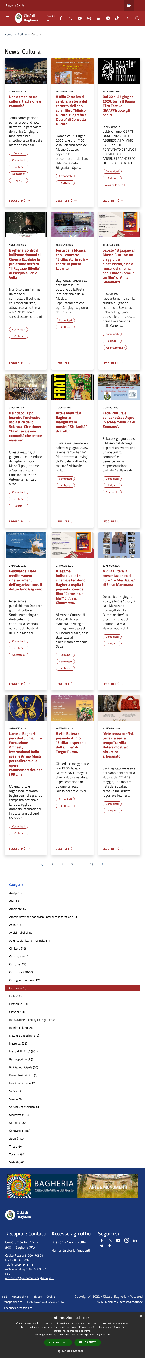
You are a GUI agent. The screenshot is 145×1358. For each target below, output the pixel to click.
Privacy (37, 1296)
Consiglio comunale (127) (25, 980)
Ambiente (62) (18, 909)
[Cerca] (137, 18)
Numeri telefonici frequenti (71, 1250)
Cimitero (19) (17, 948)
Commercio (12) (19, 956)
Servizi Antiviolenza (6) (24, 1107)
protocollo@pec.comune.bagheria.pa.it (29, 1278)
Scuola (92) (16, 1099)
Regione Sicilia (15, 5)
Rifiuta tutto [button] (88, 1342)
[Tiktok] (115, 18)
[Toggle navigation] (7, 17)
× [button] (140, 1316)
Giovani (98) (17, 1011)
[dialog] (72, 1335)
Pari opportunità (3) (21, 1059)
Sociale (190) (17, 1122)
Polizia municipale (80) (23, 1067)
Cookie (50, 1296)
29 (91, 864)
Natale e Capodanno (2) (24, 1035)
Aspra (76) (15, 924)
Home (8, 34)
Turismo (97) (17, 1154)
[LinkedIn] (97, 18)
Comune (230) (18, 964)
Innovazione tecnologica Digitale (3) (32, 1019)
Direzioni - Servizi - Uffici (69, 1242)
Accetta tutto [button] (57, 1342)
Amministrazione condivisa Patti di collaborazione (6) (43, 916)
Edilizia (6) (15, 996)
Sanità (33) (16, 1091)
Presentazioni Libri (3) (23, 1075)
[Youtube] (78, 18)
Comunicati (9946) (21, 972)
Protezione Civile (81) (22, 1083)
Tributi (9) (15, 1146)
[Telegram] (106, 18)
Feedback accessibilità (18, 1308)
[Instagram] (87, 18)
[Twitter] (68, 18)
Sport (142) (16, 1138)
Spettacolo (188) (19, 1130)
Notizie (22, 34)
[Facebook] (59, 18)
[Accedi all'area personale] (129, 5)
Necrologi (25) (18, 1043)
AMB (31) (15, 901)
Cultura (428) (17, 988)
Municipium (108, 1302)
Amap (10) (15, 893)
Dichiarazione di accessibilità (45, 1302)
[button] (72, 1351)
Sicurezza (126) (19, 1114)
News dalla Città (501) (23, 1051)
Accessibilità (20, 1296)
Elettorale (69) (18, 1004)
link (109, 1334)
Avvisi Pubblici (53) (21, 932)
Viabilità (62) (17, 1162)
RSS (5, 1296)
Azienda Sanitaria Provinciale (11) (30, 940)
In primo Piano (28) (21, 1027)
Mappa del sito (13, 1302)
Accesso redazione (131, 1302)
